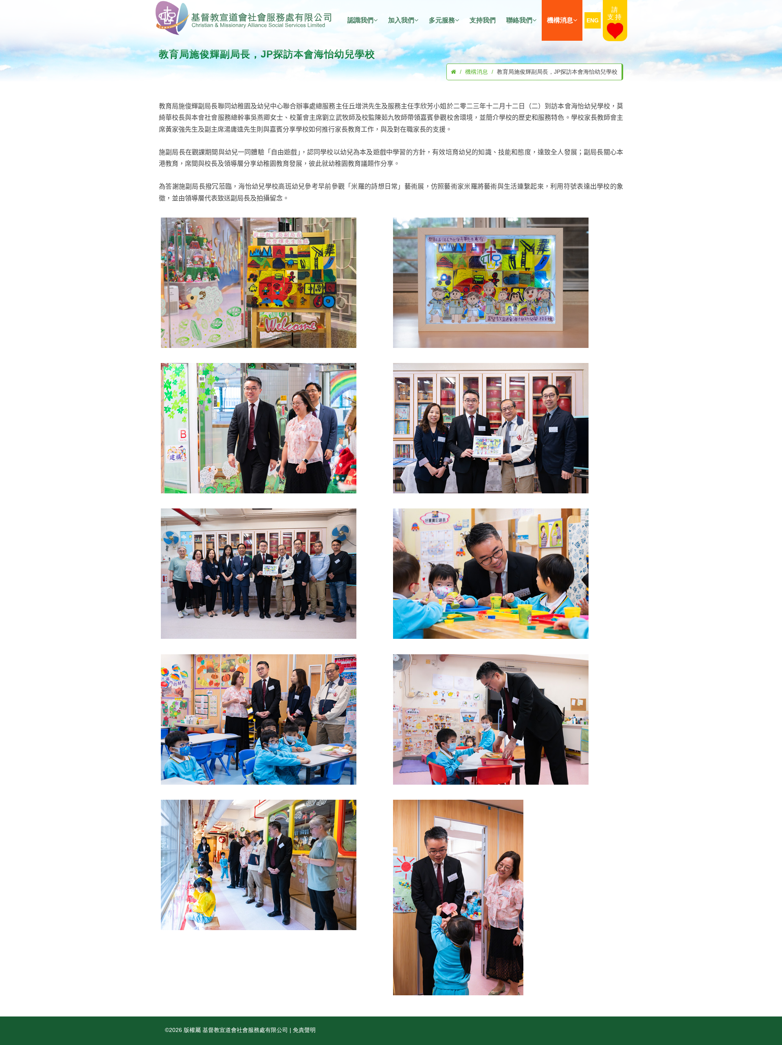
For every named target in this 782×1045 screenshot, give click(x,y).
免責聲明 (304, 1030)
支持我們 (483, 20)
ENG (592, 20)
